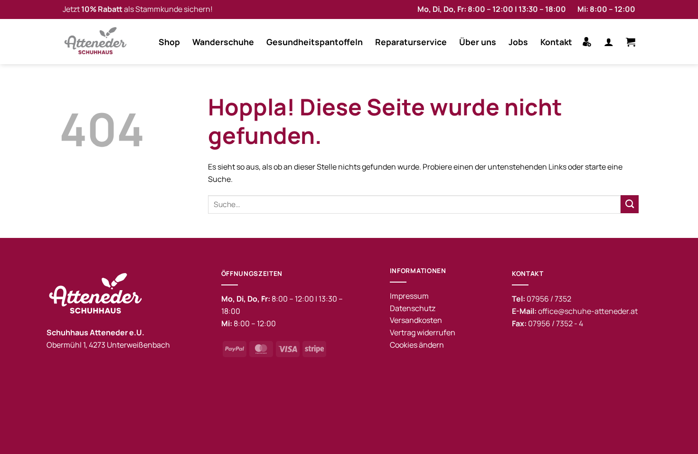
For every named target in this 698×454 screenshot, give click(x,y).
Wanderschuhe (223, 41)
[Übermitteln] (630, 204)
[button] (608, 41)
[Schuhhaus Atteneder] (98, 41)
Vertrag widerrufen (422, 332)
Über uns (477, 41)
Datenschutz (412, 308)
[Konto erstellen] (587, 41)
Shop (169, 41)
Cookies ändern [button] (417, 345)
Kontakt (556, 41)
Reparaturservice (411, 41)
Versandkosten (416, 320)
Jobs (518, 41)
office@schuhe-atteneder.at (588, 311)
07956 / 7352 (549, 298)
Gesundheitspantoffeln (314, 41)
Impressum (409, 296)
